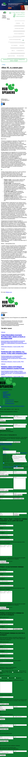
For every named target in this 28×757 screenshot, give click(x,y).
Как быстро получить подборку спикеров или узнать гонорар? (14, 60)
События (21, 45)
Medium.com (9, 292)
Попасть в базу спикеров (6, 443)
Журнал (5, 392)
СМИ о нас (5, 396)
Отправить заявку (4, 704)
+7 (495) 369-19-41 (20, 14)
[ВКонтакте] (2, 104)
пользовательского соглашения (9, 466)
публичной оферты (17, 465)
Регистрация (6, 449)
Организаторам (6, 395)
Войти (18, 452)
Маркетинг (11, 678)
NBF (13, 50)
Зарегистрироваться (18, 468)
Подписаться (17, 442)
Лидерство (18, 678)
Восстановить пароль (18, 498)
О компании (20, 50)
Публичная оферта (19, 406)
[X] (4, 104)
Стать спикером (6, 394)
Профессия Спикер (19, 28)
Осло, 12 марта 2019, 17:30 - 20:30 (10, 671)
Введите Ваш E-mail (7, 458)
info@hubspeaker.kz (20, 16)
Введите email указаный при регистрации (10, 497)
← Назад (3, 64)
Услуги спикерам (18, 33)
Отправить (3, 420)
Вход (4, 447)
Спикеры (18, 23)
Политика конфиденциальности (7, 406)
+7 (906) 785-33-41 (16, 12)
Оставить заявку (4, 474)
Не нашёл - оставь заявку (6, 444)
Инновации (4, 678)
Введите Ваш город (7, 455)
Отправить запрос (4, 562)
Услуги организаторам (15, 39)
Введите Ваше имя (7, 457)
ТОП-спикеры (14, 45)
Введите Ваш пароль (8, 460)
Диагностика (11, 55)
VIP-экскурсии (20, 55)
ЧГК (23, 23)
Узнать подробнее (18, 494)
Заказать (2, 719)
